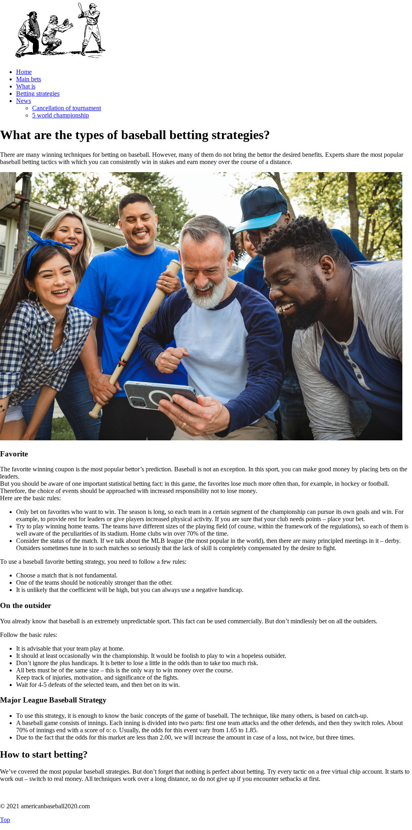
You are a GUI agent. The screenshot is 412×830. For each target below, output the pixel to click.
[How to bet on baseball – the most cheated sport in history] (60, 58)
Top (5, 819)
